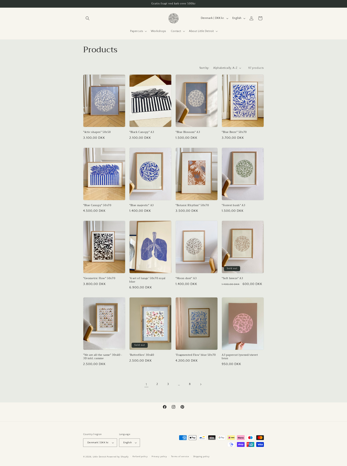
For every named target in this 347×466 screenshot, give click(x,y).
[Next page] (200, 384)
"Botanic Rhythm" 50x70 (192, 205)
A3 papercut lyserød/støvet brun (240, 356)
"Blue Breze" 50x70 (234, 132)
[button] (87, 18)
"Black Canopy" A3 (141, 132)
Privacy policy (159, 456)
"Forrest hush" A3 (233, 205)
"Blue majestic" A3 (141, 205)
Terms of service (180, 456)
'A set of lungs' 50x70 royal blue (147, 280)
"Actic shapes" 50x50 (97, 132)
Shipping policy (201, 456)
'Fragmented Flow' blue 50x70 (196, 355)
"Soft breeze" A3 (232, 278)
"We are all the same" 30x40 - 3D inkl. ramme (102, 356)
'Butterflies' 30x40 (141, 355)
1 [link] (146, 384)
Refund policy (140, 456)
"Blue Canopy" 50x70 (97, 205)
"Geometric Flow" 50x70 (99, 278)
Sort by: (204, 68)
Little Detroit (99, 457)
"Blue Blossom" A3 (188, 132)
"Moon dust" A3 (186, 278)
